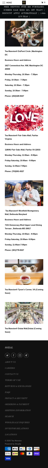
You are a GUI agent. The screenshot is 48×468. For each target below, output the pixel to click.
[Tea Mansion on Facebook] (14, 355)
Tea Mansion (16, 441)
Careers (10, 368)
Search (9, 417)
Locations (11, 435)
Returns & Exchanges (18, 386)
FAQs (7, 392)
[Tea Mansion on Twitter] (8, 355)
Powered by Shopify (13, 444)
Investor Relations (17, 429)
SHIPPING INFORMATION (18, 411)
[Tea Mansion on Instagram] (20, 355)
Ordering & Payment (17, 404)
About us (10, 362)
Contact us (11, 374)
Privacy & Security (16, 398)
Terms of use (12, 380)
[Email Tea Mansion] (27, 355)
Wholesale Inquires (17, 423)
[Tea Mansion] (24, 2)
